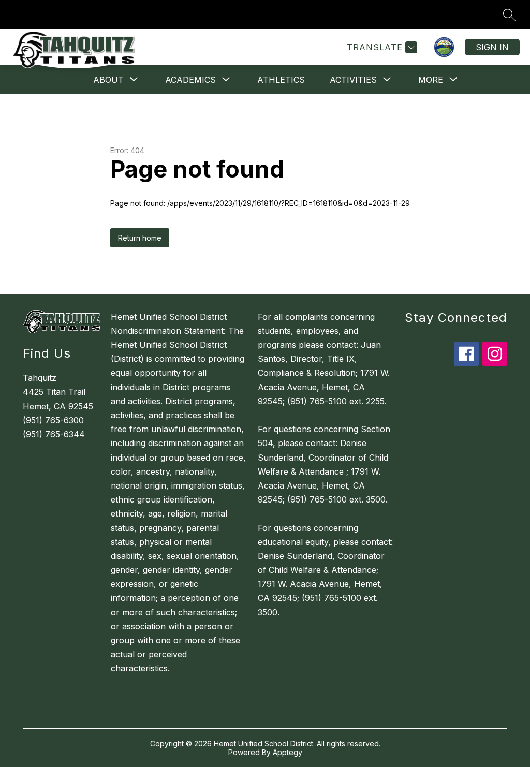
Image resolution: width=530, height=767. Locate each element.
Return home (139, 237)
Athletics (281, 80)
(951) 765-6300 (53, 420)
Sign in (492, 47)
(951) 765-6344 (54, 434)
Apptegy (287, 752)
